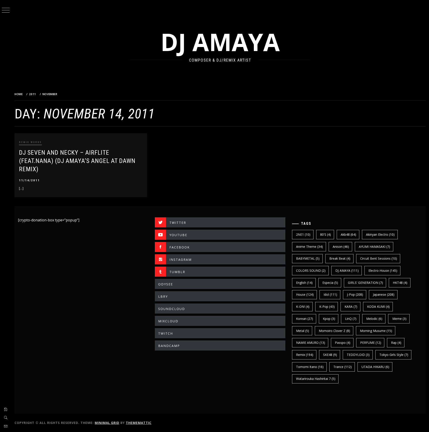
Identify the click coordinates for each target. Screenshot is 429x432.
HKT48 (400, 282)
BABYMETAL (308, 258)
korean (304, 319)
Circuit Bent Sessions (378, 258)
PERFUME (370, 342)
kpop (329, 319)
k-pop (327, 306)
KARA (351, 306)
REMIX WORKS (30, 142)
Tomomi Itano (310, 367)
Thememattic (138, 423)
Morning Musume (376, 331)
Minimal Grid (107, 423)
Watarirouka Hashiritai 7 (315, 378)
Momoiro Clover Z (334, 331)
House (305, 294)
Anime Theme (309, 246)
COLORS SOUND (311, 270)
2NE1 (303, 234)
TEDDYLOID (358, 355)
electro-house (382, 270)
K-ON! (302, 306)
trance (342, 367)
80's (325, 234)
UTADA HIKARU (375, 367)
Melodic (374, 319)
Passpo (342, 342)
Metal (302, 331)
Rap (396, 342)
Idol (330, 294)
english (304, 282)
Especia (330, 282)
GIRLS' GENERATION (365, 282)
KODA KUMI (378, 306)
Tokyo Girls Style (393, 355)
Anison (341, 246)
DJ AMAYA (220, 42)
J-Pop (355, 294)
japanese (383, 294)
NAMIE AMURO (310, 342)
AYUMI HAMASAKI (374, 246)
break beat (339, 258)
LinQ (350, 319)
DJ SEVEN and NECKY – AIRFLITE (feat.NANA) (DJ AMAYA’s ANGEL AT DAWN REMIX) (77, 161)
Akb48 (348, 234)
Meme (399, 319)
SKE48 (330, 355)
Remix (304, 355)
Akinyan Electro (380, 234)
